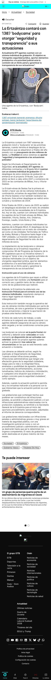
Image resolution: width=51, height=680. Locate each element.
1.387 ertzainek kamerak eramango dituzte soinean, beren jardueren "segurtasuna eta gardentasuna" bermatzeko (22, 120)
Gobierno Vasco (11, 447)
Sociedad (8, 443)
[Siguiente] (45, 1)
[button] (48, 476)
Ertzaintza (22, 443)
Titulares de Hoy (31, 447)
